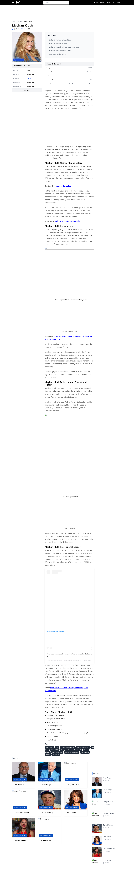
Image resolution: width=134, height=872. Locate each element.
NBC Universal (85, 752)
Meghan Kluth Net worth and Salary (60, 40)
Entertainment (99, 2)
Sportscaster (49, 747)
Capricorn (29, 78)
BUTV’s (48, 754)
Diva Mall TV (77, 750)
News (118, 2)
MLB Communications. (83, 747)
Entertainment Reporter (67, 747)
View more (26, 90)
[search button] (67, 2)
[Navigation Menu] (13, 2)
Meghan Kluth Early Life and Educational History (64, 47)
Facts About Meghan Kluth (57, 54)
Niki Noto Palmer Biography (67, 221)
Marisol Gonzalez (63, 186)
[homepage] (18, 2)
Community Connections (71, 752)
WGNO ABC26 (54, 750)
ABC (57, 747)
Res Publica (56, 754)
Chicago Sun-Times (66, 750)
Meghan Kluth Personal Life (57, 43)
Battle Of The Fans (57, 752)
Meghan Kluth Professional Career (59, 50)
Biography (110, 2)
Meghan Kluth (61, 660)
